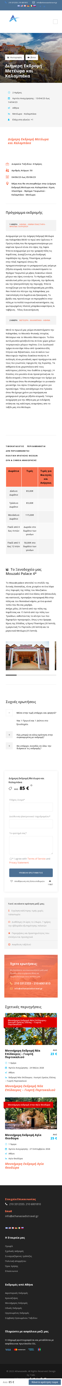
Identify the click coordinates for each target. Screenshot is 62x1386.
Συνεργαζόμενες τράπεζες (18, 1256)
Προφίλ (9, 1246)
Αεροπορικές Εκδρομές (16, 1292)
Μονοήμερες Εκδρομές (16, 1302)
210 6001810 (23, 2)
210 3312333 (13, 2)
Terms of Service (36, 858)
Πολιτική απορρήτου (15, 1261)
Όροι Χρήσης (11, 1266)
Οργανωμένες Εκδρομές (17, 1312)
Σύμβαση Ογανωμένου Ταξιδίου (21, 1317)
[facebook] (40, 6)
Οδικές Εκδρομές (13, 1308)
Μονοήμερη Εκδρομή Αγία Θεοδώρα (23, 1136)
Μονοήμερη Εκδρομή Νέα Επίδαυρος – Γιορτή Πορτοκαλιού (22, 1054)
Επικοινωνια (11, 1271)
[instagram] (44, 6)
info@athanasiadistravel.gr (47, 2)
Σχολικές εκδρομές (14, 1251)
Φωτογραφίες (16, 57)
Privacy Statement (19, 862)
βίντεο (33, 57)
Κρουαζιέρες (11, 1298)
